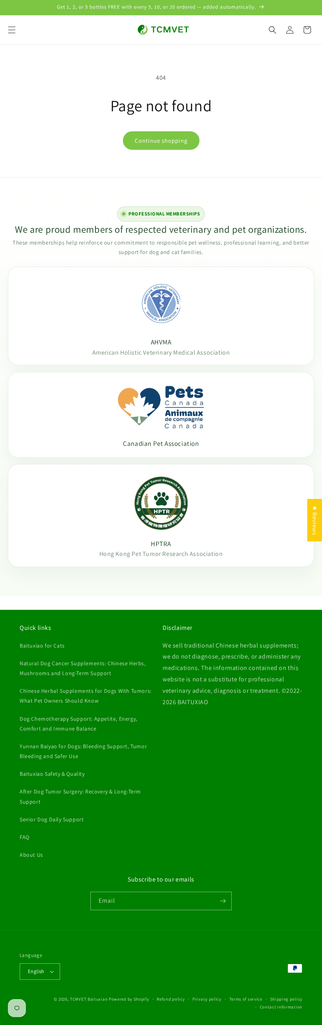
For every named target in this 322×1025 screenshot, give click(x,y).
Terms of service (245, 999)
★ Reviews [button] (315, 520)
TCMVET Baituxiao (89, 999)
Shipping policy (286, 999)
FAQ (24, 837)
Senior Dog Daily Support (52, 819)
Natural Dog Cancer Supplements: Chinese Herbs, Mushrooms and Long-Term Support (83, 668)
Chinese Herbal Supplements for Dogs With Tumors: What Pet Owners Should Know (86, 695)
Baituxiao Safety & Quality (52, 773)
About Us (31, 854)
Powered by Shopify (129, 999)
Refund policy (171, 999)
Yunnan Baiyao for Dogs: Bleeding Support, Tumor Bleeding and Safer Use (83, 751)
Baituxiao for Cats (42, 645)
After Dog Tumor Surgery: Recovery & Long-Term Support (80, 796)
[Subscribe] (222, 901)
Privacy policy (206, 999)
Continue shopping (161, 140)
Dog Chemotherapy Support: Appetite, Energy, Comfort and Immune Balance (78, 723)
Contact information (281, 1007)
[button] (11, 30)
